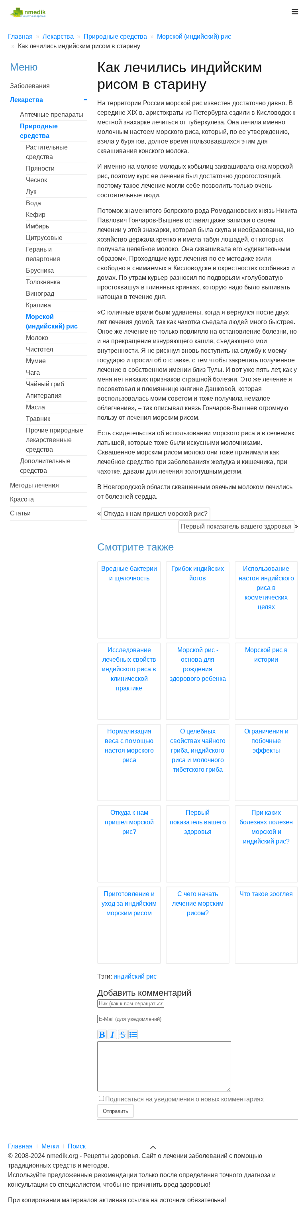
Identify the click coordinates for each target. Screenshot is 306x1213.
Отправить (115, 1111)
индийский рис (135, 976)
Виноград (40, 293)
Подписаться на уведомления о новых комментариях (184, 1099)
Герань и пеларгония (43, 254)
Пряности (40, 168)
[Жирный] (102, 1034)
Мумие (36, 361)
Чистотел (39, 349)
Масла (35, 407)
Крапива (38, 305)
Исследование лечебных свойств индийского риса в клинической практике (129, 669)
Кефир (35, 214)
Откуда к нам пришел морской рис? (156, 513)
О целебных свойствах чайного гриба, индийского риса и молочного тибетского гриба (198, 750)
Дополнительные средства (45, 466)
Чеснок (36, 180)
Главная (20, 1146)
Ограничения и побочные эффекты (266, 741)
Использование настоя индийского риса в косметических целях (266, 587)
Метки (50, 1146)
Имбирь (37, 226)
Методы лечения (34, 485)
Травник (38, 418)
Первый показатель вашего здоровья (236, 526)
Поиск (77, 1146)
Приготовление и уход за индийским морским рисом (129, 903)
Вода (33, 203)
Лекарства (26, 99)
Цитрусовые (44, 237)
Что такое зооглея (266, 894)
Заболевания (30, 86)
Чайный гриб (45, 384)
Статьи (20, 513)
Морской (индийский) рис (52, 321)
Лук (31, 191)
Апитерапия (44, 395)
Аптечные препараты (51, 114)
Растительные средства (47, 152)
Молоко (37, 337)
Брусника (40, 270)
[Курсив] (112, 1034)
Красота (22, 499)
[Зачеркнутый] (123, 1034)
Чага (33, 372)
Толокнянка (43, 282)
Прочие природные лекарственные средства (54, 440)
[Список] (133, 1034)
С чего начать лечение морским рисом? (198, 903)
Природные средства (39, 131)
